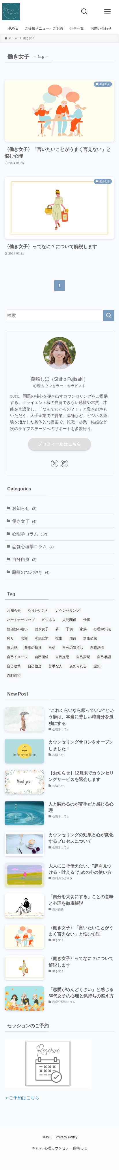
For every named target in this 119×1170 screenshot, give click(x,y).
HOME (47, 1137)
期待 (72, 638)
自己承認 (104, 657)
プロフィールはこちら (59, 444)
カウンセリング (67, 611)
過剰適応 (14, 676)
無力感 (12, 648)
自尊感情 (97, 648)
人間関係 (69, 620)
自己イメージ (17, 657)
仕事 (86, 620)
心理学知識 (102, 629)
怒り (10, 638)
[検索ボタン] (84, 11)
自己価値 (42, 657)
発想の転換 (33, 648)
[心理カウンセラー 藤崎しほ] (11, 11)
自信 (52, 648)
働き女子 (24, 521)
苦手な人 (55, 666)
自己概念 (35, 666)
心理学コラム (29, 534)
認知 (97, 666)
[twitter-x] (54, 463)
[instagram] (64, 463)
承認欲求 (42, 638)
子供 (69, 629)
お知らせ (24, 508)
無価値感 (90, 638)
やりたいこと (38, 611)
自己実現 (83, 657)
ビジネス (48, 620)
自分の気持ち (72, 648)
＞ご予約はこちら (22, 1097)
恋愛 (24, 638)
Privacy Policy (66, 1137)
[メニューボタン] (107, 11)
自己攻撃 (14, 666)
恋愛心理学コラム (33, 546)
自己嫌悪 (62, 657)
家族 (83, 629)
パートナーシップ (21, 620)
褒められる (78, 666)
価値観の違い (17, 629)
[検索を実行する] (108, 316)
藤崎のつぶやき (30, 572)
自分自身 (24, 559)
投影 (58, 638)
